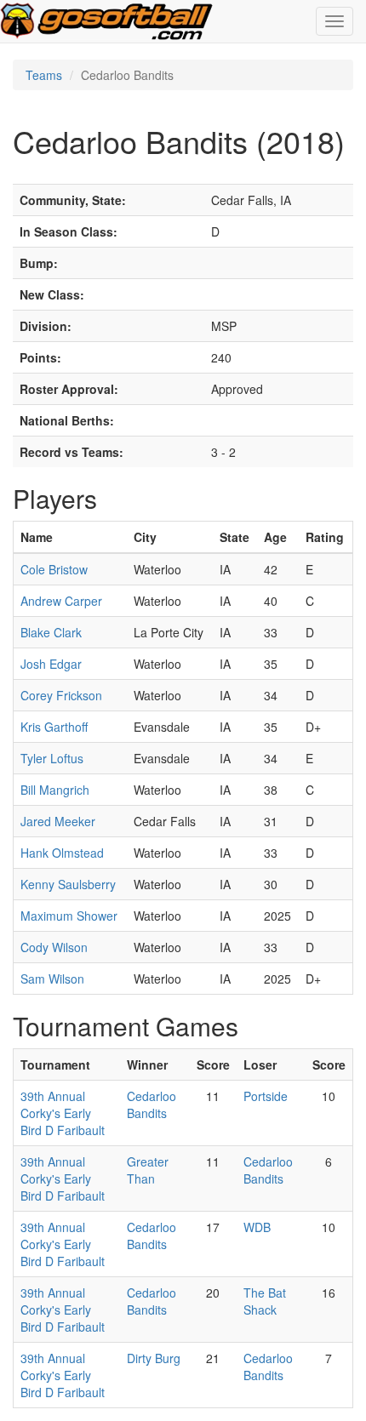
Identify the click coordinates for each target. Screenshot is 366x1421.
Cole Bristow (54, 569)
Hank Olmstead (62, 852)
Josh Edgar (51, 663)
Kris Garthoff (54, 726)
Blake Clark (51, 632)
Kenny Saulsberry (68, 884)
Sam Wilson (52, 978)
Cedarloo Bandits (151, 1104)
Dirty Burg (153, 1358)
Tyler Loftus (51, 758)
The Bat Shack (264, 1301)
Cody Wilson (54, 947)
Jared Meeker (57, 821)
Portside (265, 1095)
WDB (257, 1227)
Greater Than (148, 1170)
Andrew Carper (61, 600)
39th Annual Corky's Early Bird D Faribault (62, 1113)
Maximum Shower (68, 915)
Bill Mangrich (54, 789)
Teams (44, 74)
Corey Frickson (61, 695)
